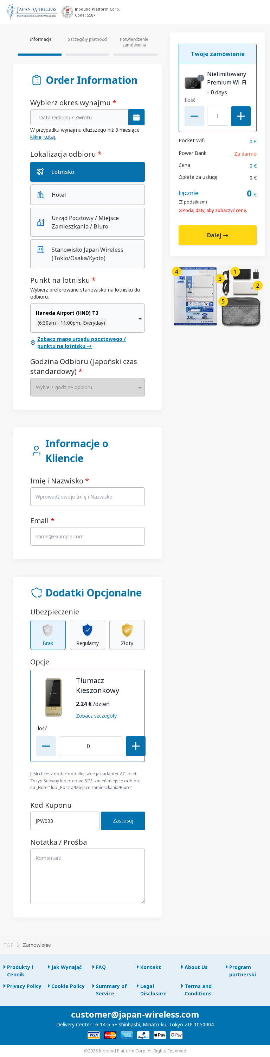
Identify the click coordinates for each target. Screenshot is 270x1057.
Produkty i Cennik (20, 971)
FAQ (101, 967)
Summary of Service (111, 990)
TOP (9, 945)
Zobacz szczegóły (96, 715)
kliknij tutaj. (43, 136)
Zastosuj (123, 820)
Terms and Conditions (198, 990)
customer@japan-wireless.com (135, 1014)
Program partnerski (242, 971)
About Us (196, 967)
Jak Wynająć (66, 967)
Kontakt (150, 967)
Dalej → (218, 235)
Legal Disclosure (153, 990)
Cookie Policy (68, 986)
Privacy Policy (24, 986)
